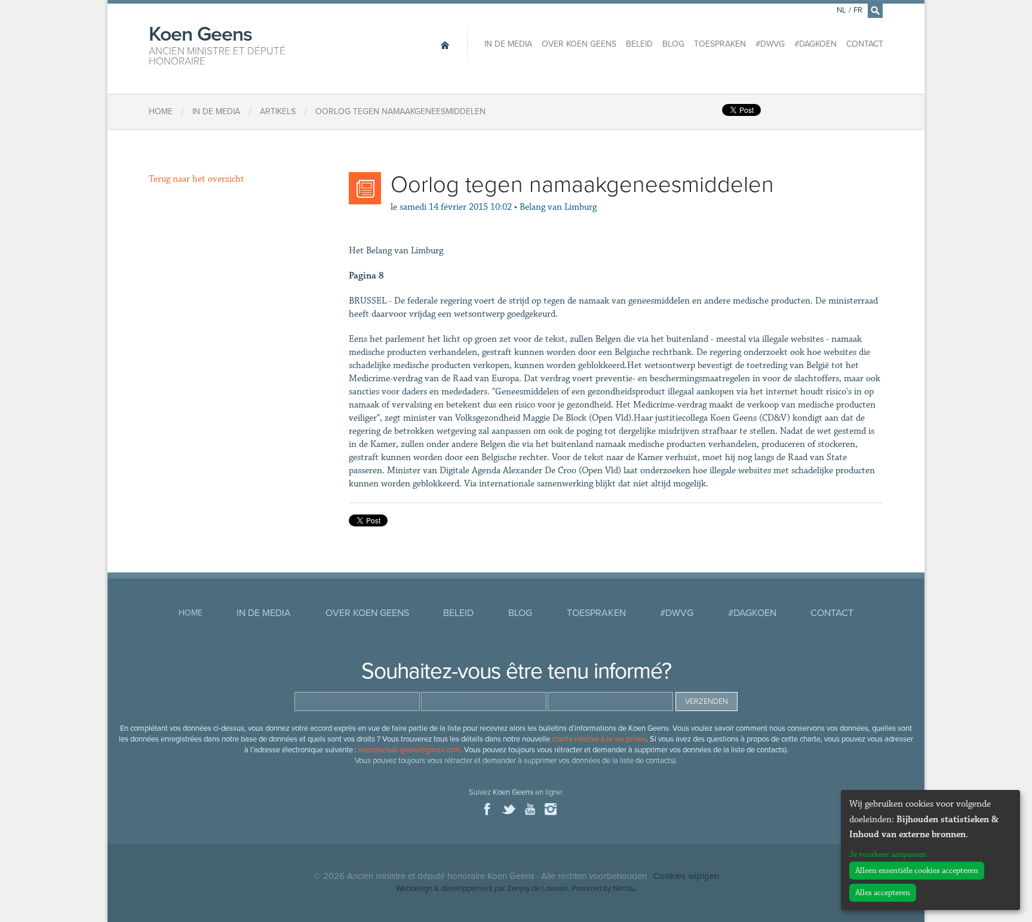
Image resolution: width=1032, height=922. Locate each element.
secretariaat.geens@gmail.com (409, 750)
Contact (864, 44)
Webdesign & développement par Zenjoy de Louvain (482, 888)
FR (857, 10)
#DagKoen (815, 44)
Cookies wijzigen (686, 876)
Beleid (639, 44)
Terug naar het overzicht (196, 179)
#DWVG (770, 44)
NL (841, 10)
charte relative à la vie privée (599, 739)
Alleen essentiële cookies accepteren (916, 870)
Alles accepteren (882, 892)
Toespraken (720, 44)
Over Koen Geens (579, 44)
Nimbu (624, 888)
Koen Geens (217, 44)
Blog (673, 44)
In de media (508, 44)
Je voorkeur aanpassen (887, 854)
